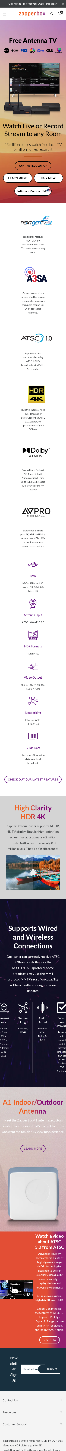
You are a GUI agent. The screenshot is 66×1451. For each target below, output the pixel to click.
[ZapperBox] (32, 13)
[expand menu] (4, 14)
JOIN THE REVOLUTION (33, 165)
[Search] (52, 14)
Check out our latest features (25, 780)
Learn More (33, 1147)
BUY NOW (48, 178)
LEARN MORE (17, 178)
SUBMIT (52, 1360)
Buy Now (49, 1334)
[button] (59, 14)
